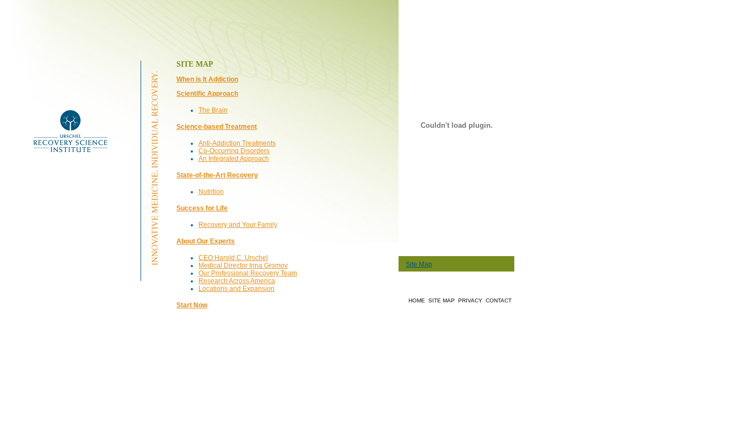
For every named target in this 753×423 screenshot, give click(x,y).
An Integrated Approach (233, 158)
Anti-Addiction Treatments (237, 143)
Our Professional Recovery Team (247, 273)
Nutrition (211, 192)
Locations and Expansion (236, 288)
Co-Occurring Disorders (234, 151)
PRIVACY (470, 300)
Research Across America (236, 281)
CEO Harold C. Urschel (233, 258)
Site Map (419, 264)
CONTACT (499, 300)
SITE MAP (441, 300)
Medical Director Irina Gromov (243, 265)
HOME (416, 300)
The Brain (213, 110)
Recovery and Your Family (237, 225)
